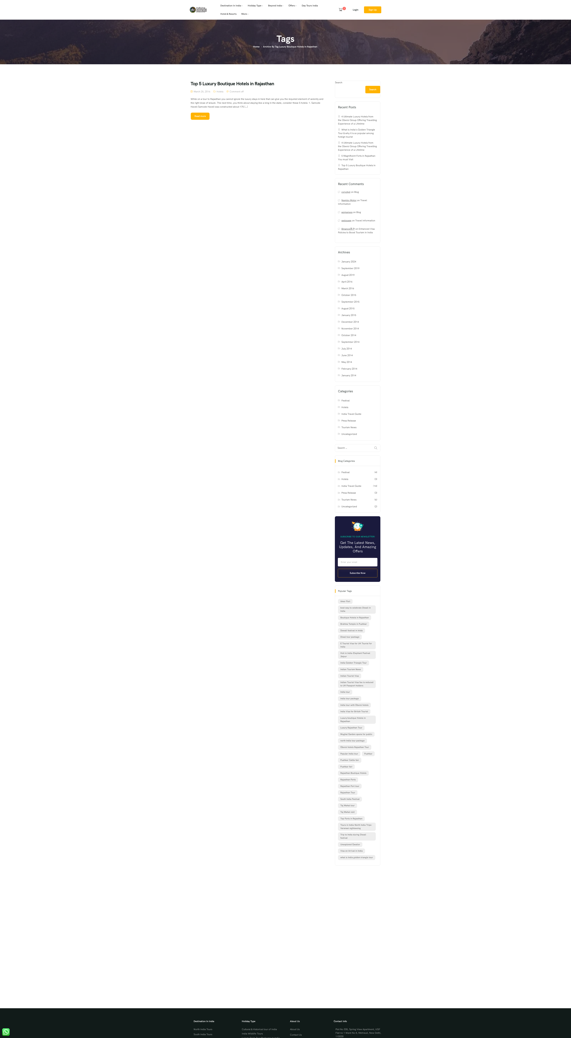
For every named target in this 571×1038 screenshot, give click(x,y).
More (244, 13)
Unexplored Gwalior (350, 844)
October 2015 (348, 295)
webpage (346, 220)
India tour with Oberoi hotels (354, 705)
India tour (345, 692)
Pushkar (368, 753)
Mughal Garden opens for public (356, 734)
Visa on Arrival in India (351, 851)
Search (338, 82)
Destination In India (230, 5)
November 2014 (350, 328)
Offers (291, 5)
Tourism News (348, 427)
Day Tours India (310, 5)
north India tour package (352, 740)
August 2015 (347, 308)
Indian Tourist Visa (349, 676)
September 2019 (350, 268)
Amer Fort (345, 601)
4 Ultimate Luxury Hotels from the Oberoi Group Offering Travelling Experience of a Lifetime (357, 120)
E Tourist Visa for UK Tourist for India (356, 645)
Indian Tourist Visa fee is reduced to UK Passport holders (356, 684)
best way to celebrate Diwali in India (355, 609)
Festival (345, 400)
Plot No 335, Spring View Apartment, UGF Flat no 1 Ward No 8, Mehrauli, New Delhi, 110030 (358, 1033)
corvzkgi (345, 192)
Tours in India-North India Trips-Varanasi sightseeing (356, 827)
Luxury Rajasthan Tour (351, 727)
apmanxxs (346, 212)
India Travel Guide (351, 414)
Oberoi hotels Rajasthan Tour (354, 747)
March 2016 (347, 288)
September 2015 (350, 301)
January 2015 (348, 315)
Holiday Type (254, 5)
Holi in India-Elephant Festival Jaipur (355, 655)
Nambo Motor (348, 200)
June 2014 (347, 355)
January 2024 (348, 261)
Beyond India (275, 5)
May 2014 (346, 362)
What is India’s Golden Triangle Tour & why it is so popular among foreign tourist (356, 133)
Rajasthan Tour (347, 792)
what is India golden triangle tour (356, 857)
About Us (295, 1029)
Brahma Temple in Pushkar (353, 624)
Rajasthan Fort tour (349, 786)
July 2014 (346, 348)
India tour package (349, 698)
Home (256, 46)
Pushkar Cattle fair (349, 760)
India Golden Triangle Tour (353, 662)
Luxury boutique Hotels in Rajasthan (353, 720)
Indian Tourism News (350, 669)
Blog (356, 192)
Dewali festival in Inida (351, 630)
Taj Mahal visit (347, 812)
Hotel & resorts (228, 13)
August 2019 (347, 275)
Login (355, 9)
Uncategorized (349, 434)
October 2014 (348, 335)
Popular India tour (349, 753)
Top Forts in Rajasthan (351, 818)
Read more (200, 116)
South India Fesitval (350, 799)
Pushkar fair (346, 766)
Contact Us (296, 1034)
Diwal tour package (349, 637)
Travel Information (365, 220)
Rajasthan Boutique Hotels (353, 773)
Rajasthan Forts (348, 779)
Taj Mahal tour (347, 805)
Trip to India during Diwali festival (353, 836)
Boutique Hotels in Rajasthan (354, 617)
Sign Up (373, 9)
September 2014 (350, 342)
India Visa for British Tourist (354, 711)
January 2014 (348, 375)
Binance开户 (348, 228)
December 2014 (350, 321)
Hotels (220, 91)
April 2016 (346, 281)
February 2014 (349, 368)
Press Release (348, 420)
